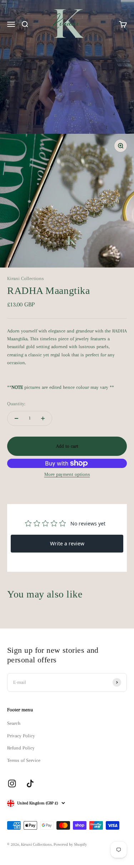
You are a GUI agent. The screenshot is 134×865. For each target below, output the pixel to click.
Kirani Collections (25, 278)
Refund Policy (21, 747)
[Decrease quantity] (16, 418)
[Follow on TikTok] (30, 783)
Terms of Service (23, 760)
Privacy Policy (21, 735)
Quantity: (16, 403)
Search (13, 723)
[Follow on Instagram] (12, 783)
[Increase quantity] (43, 418)
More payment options (67, 474)
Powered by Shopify (70, 844)
